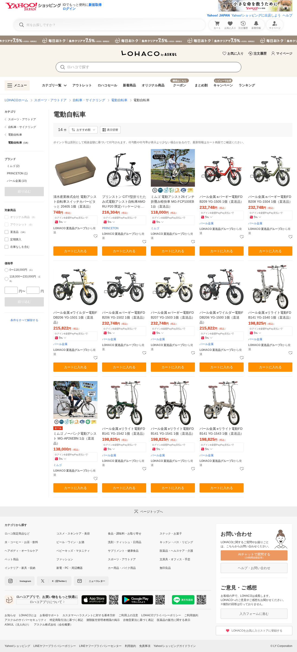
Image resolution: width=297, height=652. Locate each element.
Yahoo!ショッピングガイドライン (175, 646)
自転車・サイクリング (89, 100)
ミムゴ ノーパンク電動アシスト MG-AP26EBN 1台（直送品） (75, 438)
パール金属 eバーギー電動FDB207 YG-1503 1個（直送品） (173, 315)
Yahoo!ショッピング (17, 646)
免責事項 (144, 646)
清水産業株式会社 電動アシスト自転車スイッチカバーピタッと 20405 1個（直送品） (75, 201)
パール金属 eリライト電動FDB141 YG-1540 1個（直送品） (270, 315)
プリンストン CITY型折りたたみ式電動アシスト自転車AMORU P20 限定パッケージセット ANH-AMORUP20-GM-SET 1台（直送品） (124, 202)
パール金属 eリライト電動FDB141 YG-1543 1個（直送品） (222, 431)
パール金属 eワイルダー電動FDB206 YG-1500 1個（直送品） (221, 317)
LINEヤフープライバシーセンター (100, 646)
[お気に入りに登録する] (95, 236)
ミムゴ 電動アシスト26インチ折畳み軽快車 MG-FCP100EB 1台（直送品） (172, 201)
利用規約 (130, 646)
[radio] (6, 270)
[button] (83, 130)
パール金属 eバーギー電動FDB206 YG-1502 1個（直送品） (124, 315)
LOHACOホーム (16, 100)
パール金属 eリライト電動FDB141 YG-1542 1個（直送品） (124, 431)
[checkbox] (6, 232)
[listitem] (24, 119)
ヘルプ (287, 15)
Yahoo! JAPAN (218, 15)
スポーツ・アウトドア (50, 100)
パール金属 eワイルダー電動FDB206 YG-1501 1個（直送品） (75, 317)
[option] (24, 166)
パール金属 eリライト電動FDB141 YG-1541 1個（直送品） (173, 431)
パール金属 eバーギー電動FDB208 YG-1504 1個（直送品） (270, 199)
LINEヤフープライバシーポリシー (54, 646)
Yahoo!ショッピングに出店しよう (256, 15)
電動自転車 (119, 100)
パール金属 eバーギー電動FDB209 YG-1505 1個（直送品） (222, 199)
